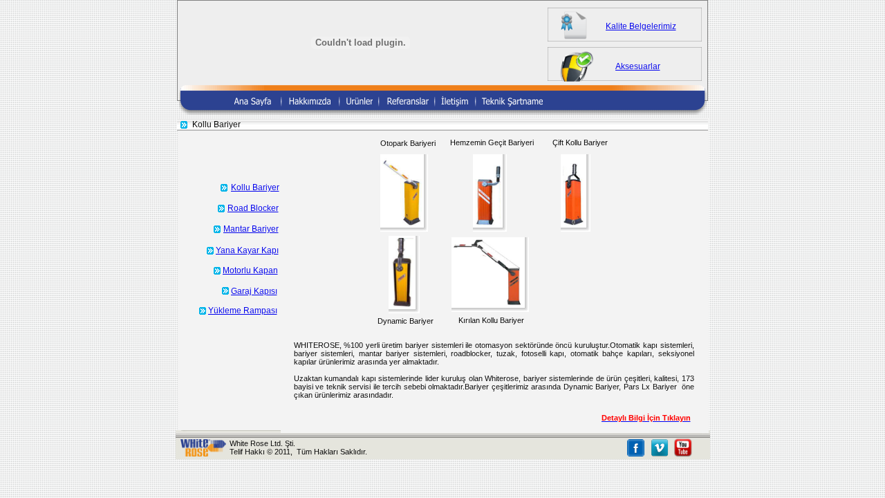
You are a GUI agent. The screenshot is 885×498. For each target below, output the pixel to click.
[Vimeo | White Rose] (660, 453)
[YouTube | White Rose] (683, 453)
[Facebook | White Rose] (635, 453)
